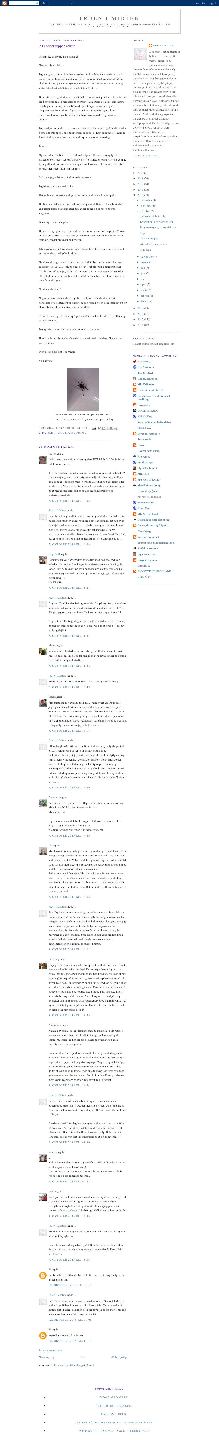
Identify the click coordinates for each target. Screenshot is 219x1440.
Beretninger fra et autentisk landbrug (154, 397)
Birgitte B (54, 554)
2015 (141, 195)
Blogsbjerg (144, 531)
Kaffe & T (144, 577)
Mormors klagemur (149, 496)
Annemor (54, 797)
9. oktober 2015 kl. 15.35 (69, 1259)
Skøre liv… (144, 428)
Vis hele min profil (146, 156)
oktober (146, 211)
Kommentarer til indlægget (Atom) (74, 1365)
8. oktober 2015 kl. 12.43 (69, 1015)
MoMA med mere (114, 1397)
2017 (141, 184)
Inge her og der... (148, 554)
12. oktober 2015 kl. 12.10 (70, 1341)
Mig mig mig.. (79, 433)
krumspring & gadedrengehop (156, 542)
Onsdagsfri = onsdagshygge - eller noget (114, 1431)
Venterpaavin (146, 502)
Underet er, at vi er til (150, 390)
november (147, 206)
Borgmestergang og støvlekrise (158, 227)
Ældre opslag (119, 1357)
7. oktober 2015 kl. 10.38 (69, 501)
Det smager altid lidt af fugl (154, 519)
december (147, 200)
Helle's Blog (145, 416)
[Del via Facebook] (112, 428)
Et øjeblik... (144, 361)
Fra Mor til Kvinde (149, 479)
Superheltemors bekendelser (155, 422)
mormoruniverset (148, 537)
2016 (141, 189)
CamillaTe (144, 565)
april (144, 284)
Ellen (52, 697)
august (145, 262)
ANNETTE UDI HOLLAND (154, 571)
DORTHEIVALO (148, 410)
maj (143, 279)
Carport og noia (147, 560)
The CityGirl (145, 373)
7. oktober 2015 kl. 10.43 (69, 544)
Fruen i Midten (110, 18)
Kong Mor (144, 508)
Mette (52, 645)
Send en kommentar (50, 1350)
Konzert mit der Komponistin (157, 222)
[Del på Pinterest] (116, 428)
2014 (141, 308)
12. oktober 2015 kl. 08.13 (70, 1285)
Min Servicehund (148, 514)
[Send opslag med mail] (94, 428)
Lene (51, 1191)
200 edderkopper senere (153, 244)
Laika (52, 959)
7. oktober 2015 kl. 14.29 (69, 787)
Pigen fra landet (147, 468)
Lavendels (144, 405)
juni (143, 273)
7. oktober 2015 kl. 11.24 (69, 588)
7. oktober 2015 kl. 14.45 (69, 835)
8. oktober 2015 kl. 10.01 (69, 949)
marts (144, 290)
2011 (141, 325)
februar (145, 295)
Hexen (141, 445)
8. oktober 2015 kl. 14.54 (69, 1085)
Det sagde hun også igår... (153, 525)
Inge (51, 453)
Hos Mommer (146, 367)
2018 (141, 178)
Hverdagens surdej (149, 451)
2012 (141, 319)
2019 (141, 173)
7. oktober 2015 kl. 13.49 (69, 687)
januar (145, 301)
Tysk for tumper (149, 238)
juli (143, 268)
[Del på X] (108, 428)
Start (82, 1357)
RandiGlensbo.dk (148, 378)
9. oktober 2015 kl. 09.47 (69, 1181)
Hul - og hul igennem (114, 1406)
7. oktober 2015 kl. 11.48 (69, 666)
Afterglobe (144, 456)
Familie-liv (62, 433)
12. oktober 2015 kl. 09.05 (70, 1320)
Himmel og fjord (148, 491)
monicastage (145, 462)
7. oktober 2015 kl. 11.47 (69, 636)
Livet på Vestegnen (149, 433)
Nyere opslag (46, 1357)
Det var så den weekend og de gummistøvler (113, 1422)
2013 (141, 314)
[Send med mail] (100, 428)
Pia (50, 845)
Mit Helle (143, 473)
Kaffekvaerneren (148, 548)
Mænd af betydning (149, 485)
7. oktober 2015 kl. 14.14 (69, 730)
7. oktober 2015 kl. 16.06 (69, 897)
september (147, 256)
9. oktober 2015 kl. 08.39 (69, 1142)
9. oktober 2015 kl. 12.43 (69, 1216)
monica (53, 1152)
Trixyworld (144, 439)
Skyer (143, 233)
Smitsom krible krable (152, 216)
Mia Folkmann (146, 384)
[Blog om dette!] (104, 428)
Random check (114, 1414)
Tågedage (145, 250)
